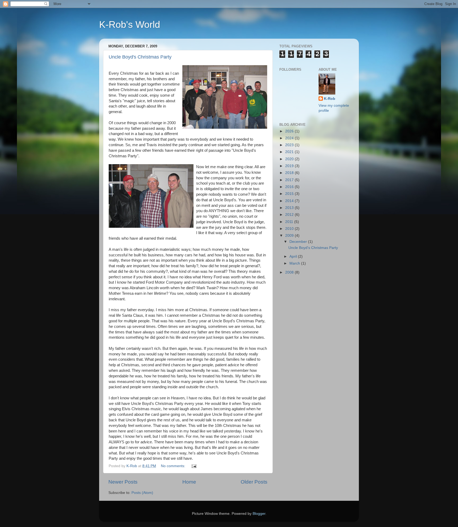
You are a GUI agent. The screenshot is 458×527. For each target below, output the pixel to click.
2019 (290, 166)
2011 (289, 222)
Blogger (259, 514)
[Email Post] (193, 466)
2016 (290, 187)
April (293, 256)
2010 (290, 229)
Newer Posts (123, 482)
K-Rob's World (129, 24)
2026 (290, 131)
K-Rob (329, 99)
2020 (290, 159)
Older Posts (254, 482)
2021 (290, 152)
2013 (290, 208)
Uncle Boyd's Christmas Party (140, 57)
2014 (290, 201)
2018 (290, 173)
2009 (290, 236)
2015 (290, 194)
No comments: (173, 466)
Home (189, 482)
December (298, 242)
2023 (290, 145)
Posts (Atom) (142, 493)
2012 (290, 215)
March (295, 263)
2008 (290, 272)
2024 (290, 138)
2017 (290, 180)
